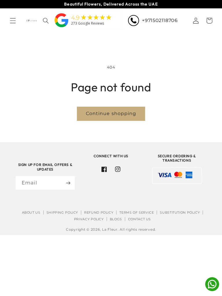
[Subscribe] (68, 183)
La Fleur (110, 229)
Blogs (116, 219)
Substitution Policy (180, 212)
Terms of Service (136, 212)
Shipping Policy (62, 212)
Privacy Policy (89, 219)
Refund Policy (98, 212)
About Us (31, 212)
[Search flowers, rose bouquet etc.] (45, 20)
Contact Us (139, 219)
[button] (12, 20)
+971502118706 (159, 20)
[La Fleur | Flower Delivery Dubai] (61, 27)
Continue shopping (111, 113)
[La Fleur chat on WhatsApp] (212, 289)
